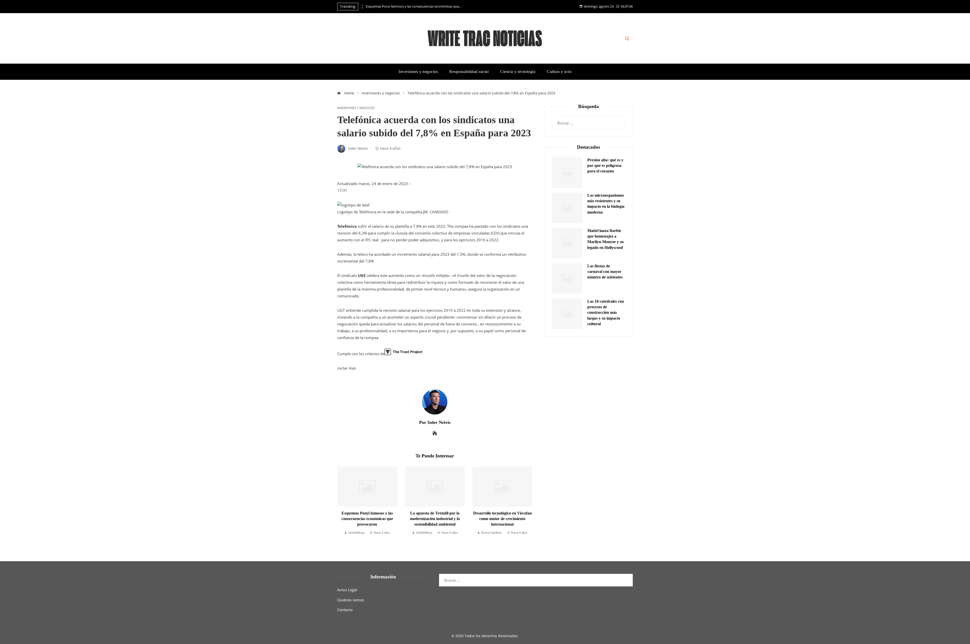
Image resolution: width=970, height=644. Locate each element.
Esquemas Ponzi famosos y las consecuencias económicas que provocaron (414, 6)
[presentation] (362, 5)
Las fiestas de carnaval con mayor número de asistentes (605, 271)
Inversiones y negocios (356, 108)
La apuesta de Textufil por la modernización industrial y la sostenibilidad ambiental (435, 519)
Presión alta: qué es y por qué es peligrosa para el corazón (605, 165)
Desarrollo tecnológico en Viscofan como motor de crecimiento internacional (502, 519)
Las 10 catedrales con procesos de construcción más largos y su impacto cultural (605, 312)
